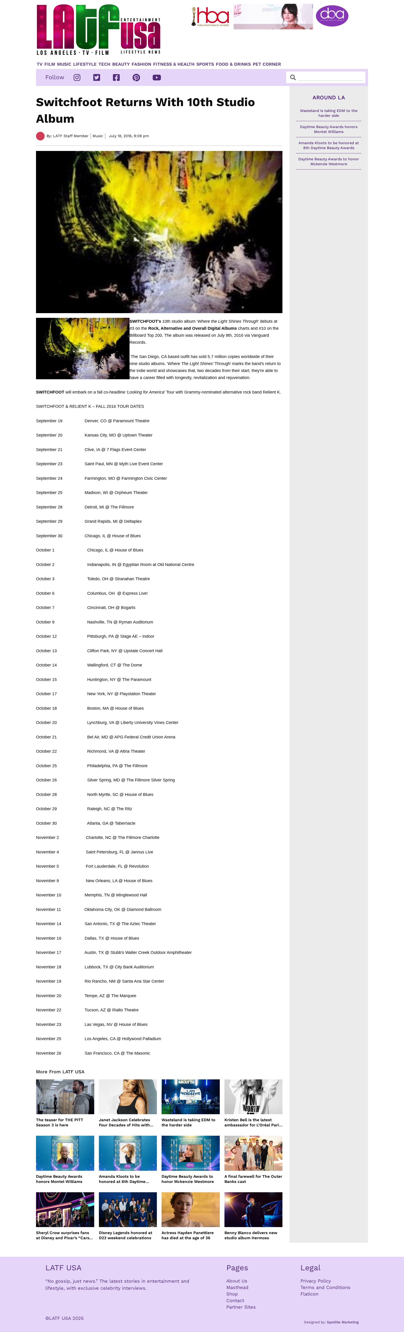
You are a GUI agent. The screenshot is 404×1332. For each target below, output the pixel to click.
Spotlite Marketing (343, 1322)
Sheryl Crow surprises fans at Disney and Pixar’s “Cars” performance (63, 1235)
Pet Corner (267, 64)
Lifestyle (85, 64)
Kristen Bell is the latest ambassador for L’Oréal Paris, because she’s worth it (253, 1122)
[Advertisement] (273, 43)
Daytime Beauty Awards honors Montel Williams (59, 1179)
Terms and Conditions (325, 1287)
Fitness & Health (174, 64)
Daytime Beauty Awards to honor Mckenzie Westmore (188, 1179)
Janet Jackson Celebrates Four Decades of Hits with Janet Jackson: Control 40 (125, 1122)
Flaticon (309, 1294)
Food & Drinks (233, 64)
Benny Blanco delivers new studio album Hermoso (250, 1235)
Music (64, 64)
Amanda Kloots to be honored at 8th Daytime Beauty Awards (122, 1179)
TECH (104, 64)
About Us (236, 1281)
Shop (232, 1294)
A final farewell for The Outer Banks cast (253, 1179)
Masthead (237, 1287)
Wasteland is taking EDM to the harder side (188, 1122)
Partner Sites (241, 1307)
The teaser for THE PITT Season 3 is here (59, 1122)
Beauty (121, 64)
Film (49, 64)
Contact (235, 1300)
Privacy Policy (315, 1281)
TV (40, 64)
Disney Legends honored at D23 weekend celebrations (125, 1235)
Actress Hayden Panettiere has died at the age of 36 (188, 1235)
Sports (205, 64)
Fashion (141, 64)
